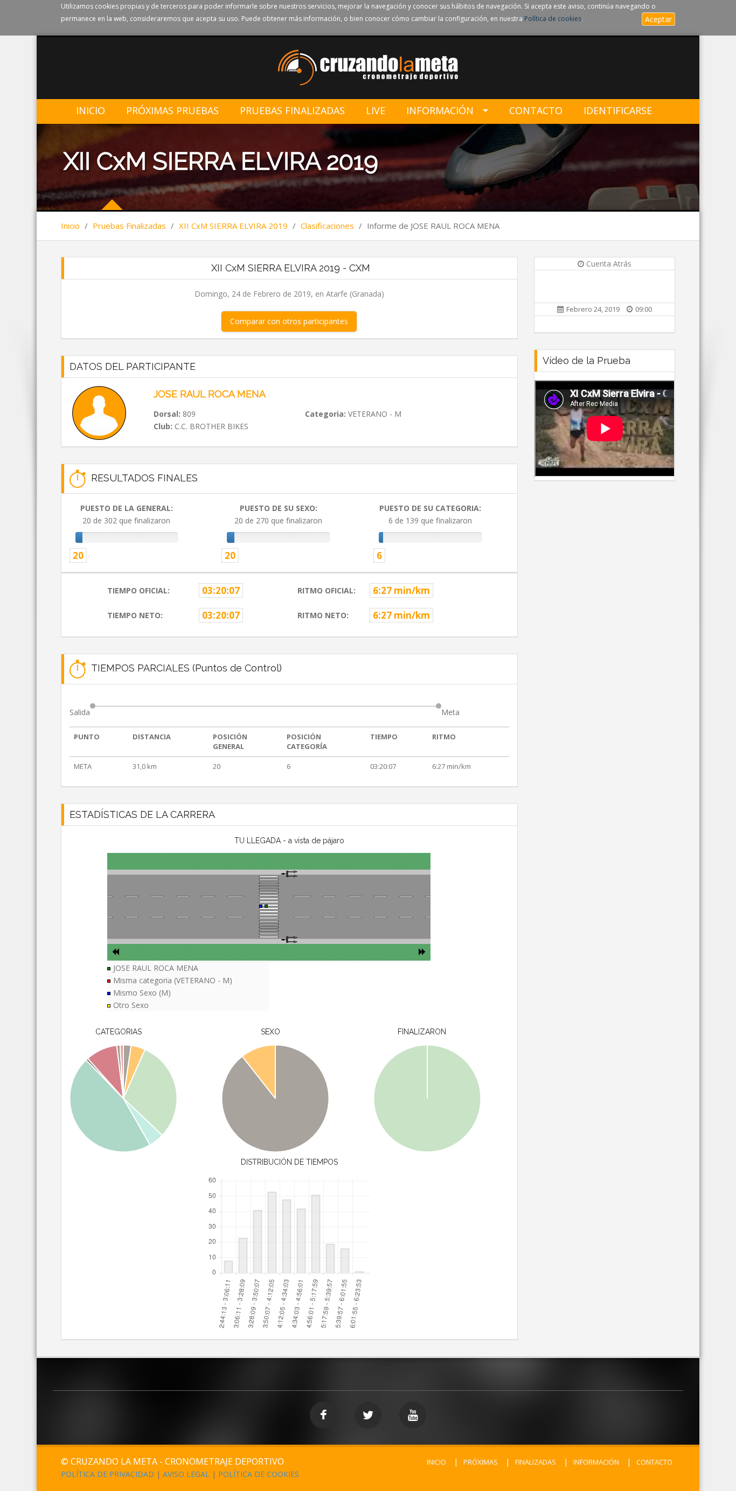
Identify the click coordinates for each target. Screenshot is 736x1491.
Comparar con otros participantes (289, 321)
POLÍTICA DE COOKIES (258, 1474)
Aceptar (658, 19)
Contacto (536, 110)
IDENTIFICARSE (618, 110)
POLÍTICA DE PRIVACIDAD (107, 1474)
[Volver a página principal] (368, 69)
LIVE (375, 110)
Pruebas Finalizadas (292, 110)
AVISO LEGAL (186, 1474)
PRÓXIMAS (480, 1462)
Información (440, 110)
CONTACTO (654, 1462)
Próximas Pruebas (172, 110)
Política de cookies (552, 18)
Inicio (90, 110)
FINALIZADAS (535, 1462)
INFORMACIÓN (596, 1462)
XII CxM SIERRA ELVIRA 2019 (233, 225)
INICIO (436, 1462)
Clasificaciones (327, 225)
